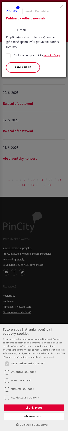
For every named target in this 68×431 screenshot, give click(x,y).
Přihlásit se (23, 67)
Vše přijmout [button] (34, 407)
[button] (34, 424)
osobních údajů (52, 55)
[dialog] (34, 377)
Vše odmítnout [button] (34, 416)
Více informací (46, 357)
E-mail (21, 30)
